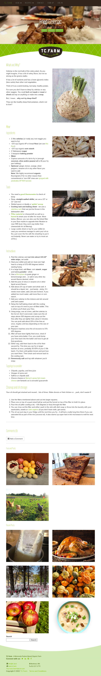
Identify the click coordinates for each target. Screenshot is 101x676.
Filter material (17, 214)
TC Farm (23, 671)
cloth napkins (33, 409)
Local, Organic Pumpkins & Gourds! (52, 567)
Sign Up (51, 3)
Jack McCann (58, 27)
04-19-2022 (59, 30)
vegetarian (51, 30)
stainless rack (16, 209)
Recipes (28, 3)
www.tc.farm (12, 666)
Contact (40, 3)
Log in (60, 3)
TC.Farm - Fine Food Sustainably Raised (50, 52)
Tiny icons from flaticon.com (15, 669)
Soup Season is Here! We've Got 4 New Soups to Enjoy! (52, 604)
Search (9, 636)
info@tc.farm (12, 664)
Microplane (20, 274)
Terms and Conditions (37, 671)
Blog (18, 3)
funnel (14, 216)
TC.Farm (8, 3)
